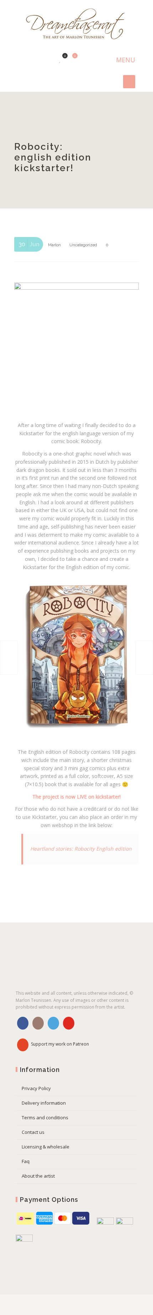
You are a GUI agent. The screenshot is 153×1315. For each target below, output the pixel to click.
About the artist (38, 1176)
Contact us (33, 1132)
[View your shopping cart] (71, 59)
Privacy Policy (36, 1088)
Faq (26, 1161)
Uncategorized (83, 244)
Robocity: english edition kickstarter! (52, 157)
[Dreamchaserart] (76, 24)
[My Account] (49, 59)
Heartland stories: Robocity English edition (81, 848)
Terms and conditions (45, 1117)
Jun (29, 244)
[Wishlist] (60, 59)
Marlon (54, 244)
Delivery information (44, 1103)
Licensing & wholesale (45, 1146)
